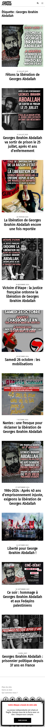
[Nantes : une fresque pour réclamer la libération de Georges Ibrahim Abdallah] (22, 394)
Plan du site (7, 687)
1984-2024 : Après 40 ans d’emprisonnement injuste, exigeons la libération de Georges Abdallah (22, 497)
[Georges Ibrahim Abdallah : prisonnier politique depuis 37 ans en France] (22, 631)
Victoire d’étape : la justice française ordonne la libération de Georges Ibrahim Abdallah (23, 294)
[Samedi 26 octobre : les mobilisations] (22, 331)
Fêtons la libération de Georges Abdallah (23, 76)
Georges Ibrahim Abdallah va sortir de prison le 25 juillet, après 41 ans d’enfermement (22, 144)
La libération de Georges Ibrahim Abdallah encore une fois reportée (22, 224)
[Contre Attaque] (7, 3)
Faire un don (7, 690)
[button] (38, 3)
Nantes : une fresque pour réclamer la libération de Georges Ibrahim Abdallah (22, 427)
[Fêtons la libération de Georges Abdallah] (22, 45)
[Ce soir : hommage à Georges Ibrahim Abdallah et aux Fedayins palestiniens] (22, 573)
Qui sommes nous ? (10, 693)
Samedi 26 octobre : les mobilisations (22, 361)
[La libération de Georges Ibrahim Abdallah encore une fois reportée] (22, 186)
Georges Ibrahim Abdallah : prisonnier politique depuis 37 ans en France (22, 660)
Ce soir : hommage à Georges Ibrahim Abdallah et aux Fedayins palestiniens (22, 599)
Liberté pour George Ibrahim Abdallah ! (22, 550)
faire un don (22, 720)
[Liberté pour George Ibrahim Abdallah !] (22, 526)
